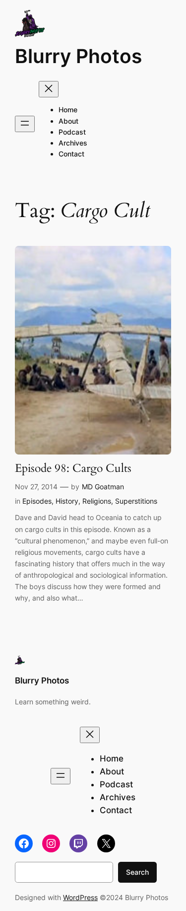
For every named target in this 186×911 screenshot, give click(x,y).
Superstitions (136, 501)
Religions (96, 501)
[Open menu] (25, 124)
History (67, 501)
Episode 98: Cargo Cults (73, 468)
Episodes (37, 501)
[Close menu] (49, 89)
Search (137, 872)
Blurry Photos (78, 56)
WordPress (80, 897)
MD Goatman (103, 486)
